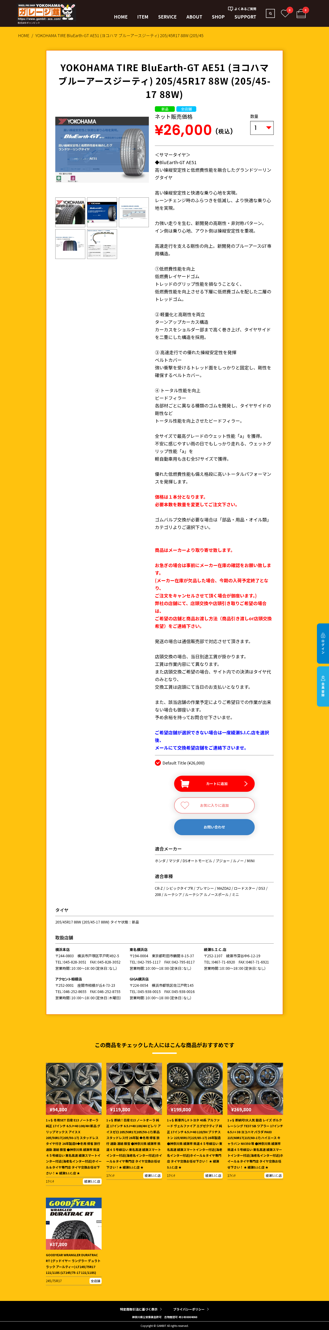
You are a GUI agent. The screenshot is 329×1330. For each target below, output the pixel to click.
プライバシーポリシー (189, 1309)
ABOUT (194, 16)
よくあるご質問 (245, 8)
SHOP (218, 16)
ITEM (142, 16)
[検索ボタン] (270, 13)
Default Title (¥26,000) (183, 763)
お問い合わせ (214, 827)
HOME (121, 16)
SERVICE (167, 16)
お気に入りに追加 (214, 805)
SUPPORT (245, 16)
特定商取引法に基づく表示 (139, 1309)
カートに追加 (217, 783)
